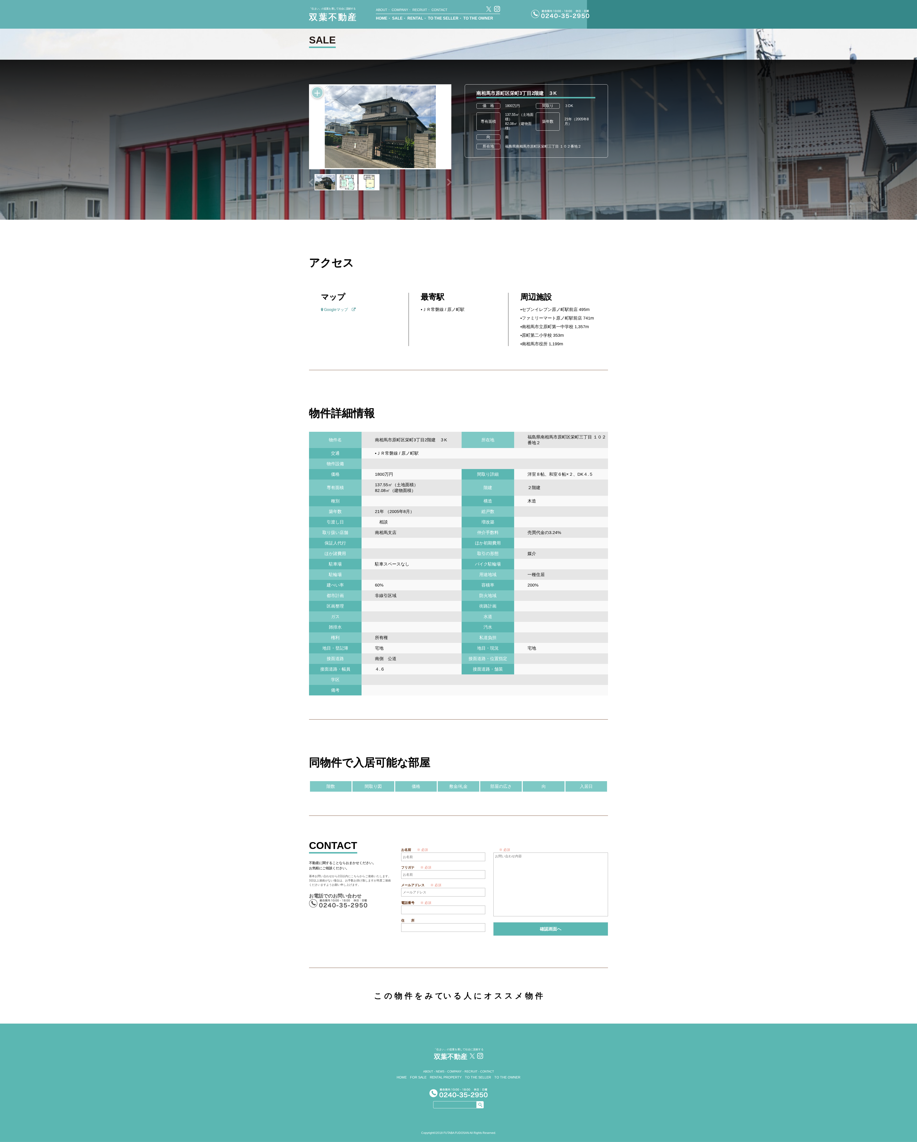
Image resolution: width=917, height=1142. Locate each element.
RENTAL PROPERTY (446, 1077)
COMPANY (400, 10)
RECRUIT (419, 10)
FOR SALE (418, 1077)
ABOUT (381, 10)
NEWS (440, 1071)
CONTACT (440, 10)
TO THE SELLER (443, 18)
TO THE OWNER (478, 18)
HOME (381, 18)
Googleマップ (337, 310)
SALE (397, 18)
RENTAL (415, 18)
